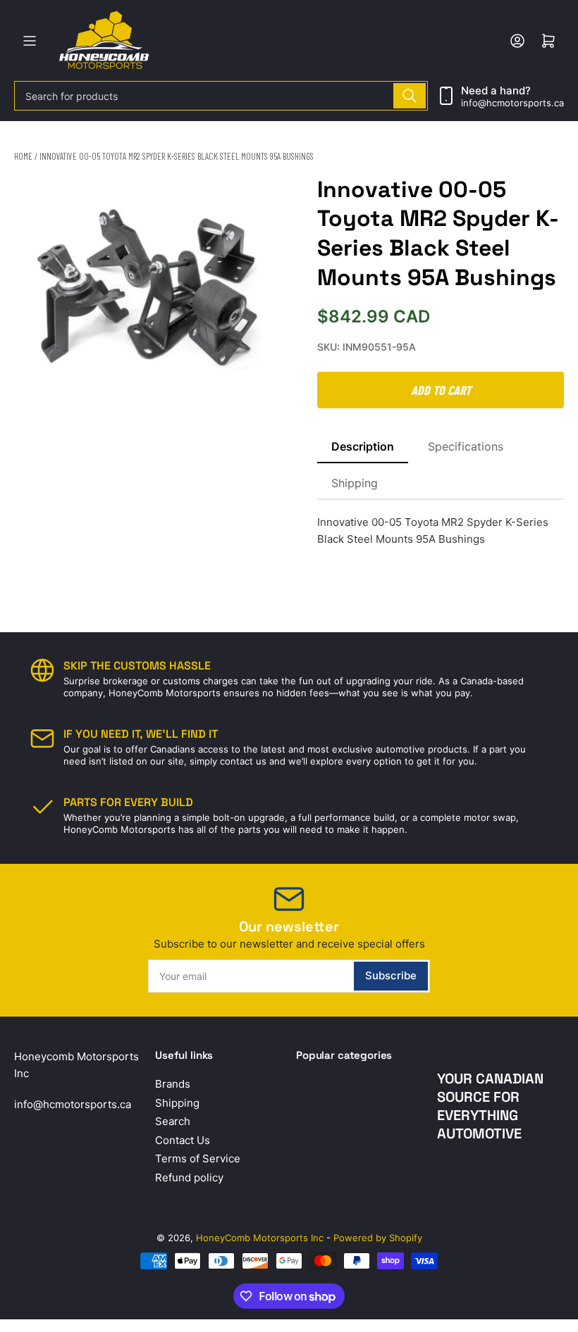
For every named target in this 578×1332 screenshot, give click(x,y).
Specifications (465, 446)
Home (23, 156)
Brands (172, 1084)
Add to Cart (441, 390)
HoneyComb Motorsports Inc (260, 1237)
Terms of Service (197, 1158)
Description (362, 446)
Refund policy (189, 1177)
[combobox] (221, 96)
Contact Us (182, 1140)
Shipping (354, 483)
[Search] (409, 96)
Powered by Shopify (377, 1237)
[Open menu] (29, 40)
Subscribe (391, 975)
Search (172, 1121)
